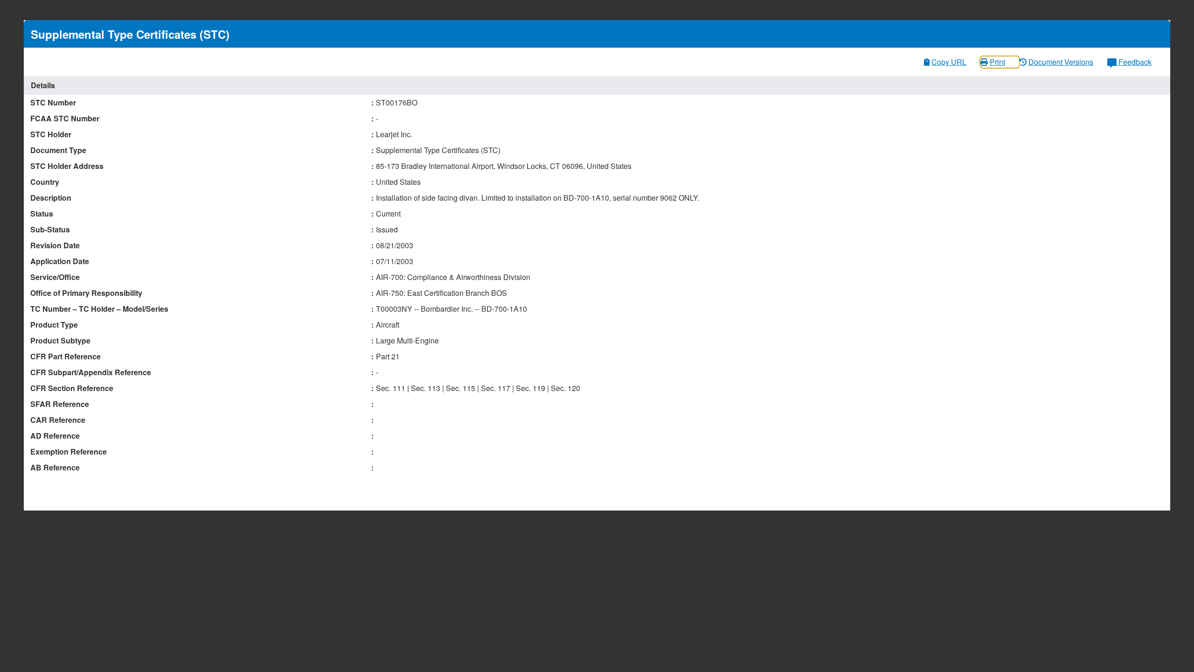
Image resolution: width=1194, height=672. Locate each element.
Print (997, 61)
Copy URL (948, 61)
